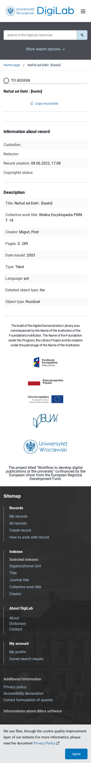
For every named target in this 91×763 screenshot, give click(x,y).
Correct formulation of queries (28, 700)
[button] (82, 35)
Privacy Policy (44, 743)
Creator (15, 594)
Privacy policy (15, 687)
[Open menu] (83, 11)
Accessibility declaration (23, 693)
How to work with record (29, 537)
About (14, 618)
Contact (15, 629)
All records (18, 523)
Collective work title (25, 587)
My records (18, 516)
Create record (20, 530)
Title (13, 573)
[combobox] (40, 35)
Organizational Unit (25, 566)
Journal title (19, 580)
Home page (12, 65)
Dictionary (17, 623)
